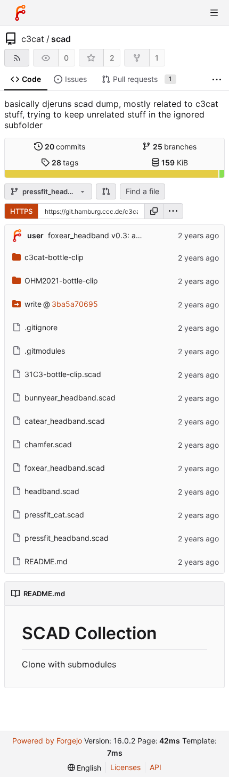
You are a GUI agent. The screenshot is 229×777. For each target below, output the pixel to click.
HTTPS (21, 211)
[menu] (173, 211)
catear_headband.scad (64, 420)
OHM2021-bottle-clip (61, 280)
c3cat (32, 39)
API (155, 767)
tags (65, 162)
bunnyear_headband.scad (70, 397)
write (33, 303)
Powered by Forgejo (47, 740)
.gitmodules (44, 350)
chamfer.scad (48, 444)
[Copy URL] (153, 211)
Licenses (125, 767)
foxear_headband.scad (64, 467)
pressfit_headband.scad (66, 537)
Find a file (142, 191)
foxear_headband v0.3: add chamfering (117, 235)
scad (61, 39)
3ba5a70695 (75, 303)
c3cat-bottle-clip (54, 257)
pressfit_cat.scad (54, 514)
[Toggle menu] (214, 12)
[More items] (217, 79)
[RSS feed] (16, 57)
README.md (46, 561)
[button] (106, 191)
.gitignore (41, 327)
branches (175, 146)
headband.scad (51, 491)
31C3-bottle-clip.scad (62, 374)
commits (65, 146)
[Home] (20, 12)
